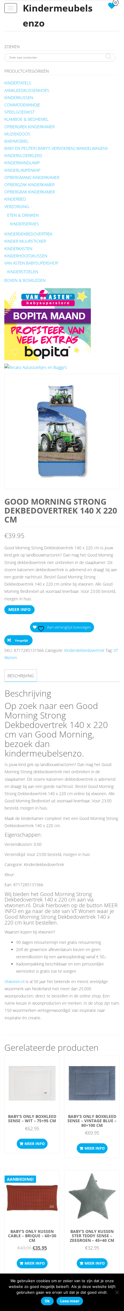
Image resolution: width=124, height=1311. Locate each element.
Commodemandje (22, 104)
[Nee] (117, 1292)
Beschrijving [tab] (20, 675)
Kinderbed (15, 199)
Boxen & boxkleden (25, 280)
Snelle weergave (32, 1065)
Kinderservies (24, 224)
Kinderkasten (18, 248)
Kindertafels (17, 83)
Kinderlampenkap (22, 170)
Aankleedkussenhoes (26, 90)
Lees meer (69, 1301)
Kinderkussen (18, 97)
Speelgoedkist (19, 112)
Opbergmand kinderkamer (31, 177)
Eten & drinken (23, 215)
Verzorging (16, 206)
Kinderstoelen (22, 271)
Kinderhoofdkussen (25, 256)
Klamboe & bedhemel (26, 119)
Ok (47, 1301)
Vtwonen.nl (15, 981)
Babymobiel (16, 141)
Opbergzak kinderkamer (29, 184)
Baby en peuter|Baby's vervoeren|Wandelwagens (56, 148)
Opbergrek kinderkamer (29, 126)
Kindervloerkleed (23, 155)
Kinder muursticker (25, 241)
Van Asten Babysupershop (31, 263)
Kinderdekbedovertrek (28, 234)
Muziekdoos (17, 134)
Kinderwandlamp (22, 162)
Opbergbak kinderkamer (29, 192)
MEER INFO (19, 609)
